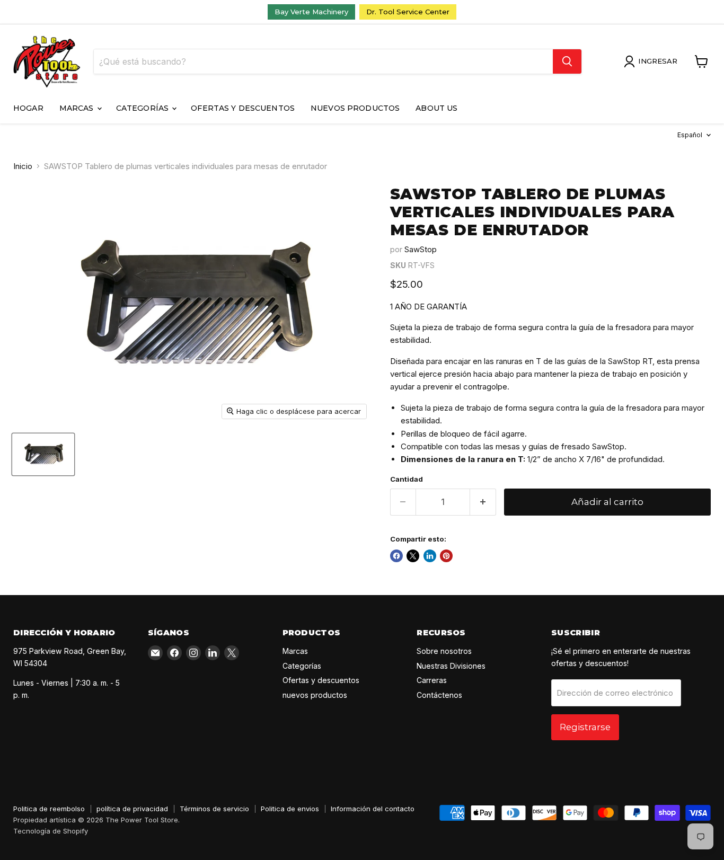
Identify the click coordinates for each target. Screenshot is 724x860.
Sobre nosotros (444, 650)
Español (689, 135)
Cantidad (406, 479)
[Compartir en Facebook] (396, 555)
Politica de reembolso (49, 808)
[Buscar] (567, 61)
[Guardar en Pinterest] (446, 555)
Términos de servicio (214, 808)
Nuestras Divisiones (451, 665)
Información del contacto (372, 808)
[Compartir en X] (413, 555)
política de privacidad (132, 808)
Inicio (22, 166)
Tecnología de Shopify (50, 831)
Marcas (77, 108)
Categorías (143, 108)
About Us (436, 108)
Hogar (28, 108)
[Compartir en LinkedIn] (429, 555)
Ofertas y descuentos (243, 108)
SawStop (420, 249)
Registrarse (585, 727)
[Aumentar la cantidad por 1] (483, 502)
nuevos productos (355, 108)
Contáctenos (439, 694)
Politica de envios (290, 808)
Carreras (432, 680)
